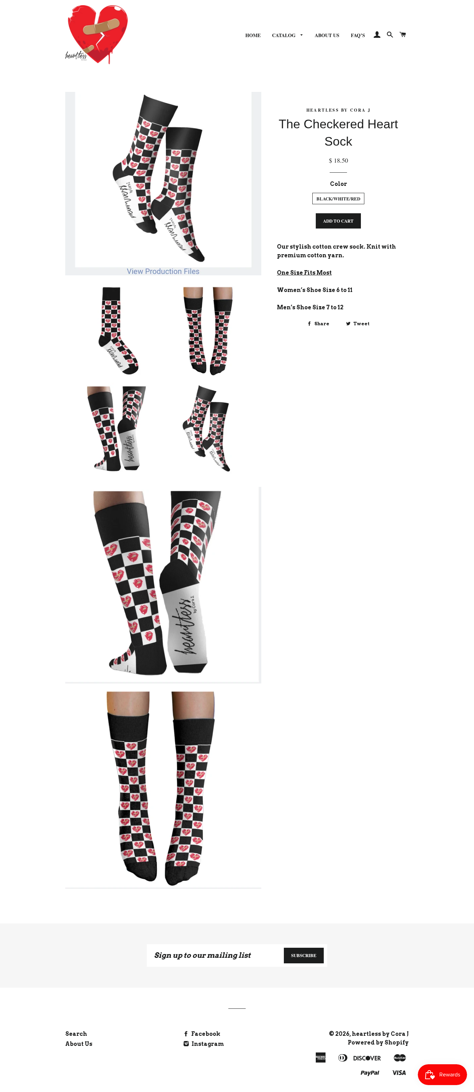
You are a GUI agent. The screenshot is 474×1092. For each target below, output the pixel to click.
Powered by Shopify (378, 1042)
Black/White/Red (338, 198)
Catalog (284, 35)
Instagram (207, 1044)
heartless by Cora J (380, 1034)
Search (76, 1034)
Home (253, 35)
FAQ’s (358, 35)
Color (338, 184)
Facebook (205, 1034)
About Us (327, 35)
